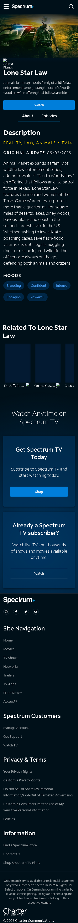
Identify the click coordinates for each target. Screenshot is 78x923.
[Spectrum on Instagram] (6, 612)
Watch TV (10, 745)
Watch (39, 105)
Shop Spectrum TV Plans (21, 862)
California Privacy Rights (21, 780)
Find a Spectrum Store (20, 845)
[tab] (28, 117)
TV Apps (9, 684)
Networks (10, 666)
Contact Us (11, 854)
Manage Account (16, 727)
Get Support (12, 736)
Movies (8, 649)
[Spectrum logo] (23, 7)
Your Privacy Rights (17, 771)
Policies (9, 819)
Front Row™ (12, 692)
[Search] (71, 6)
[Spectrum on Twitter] (26, 612)
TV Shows (10, 657)
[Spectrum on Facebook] (16, 612)
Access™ (10, 701)
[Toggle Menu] (5, 6)
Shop (39, 491)
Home (8, 640)
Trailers (8, 675)
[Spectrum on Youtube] (36, 612)
